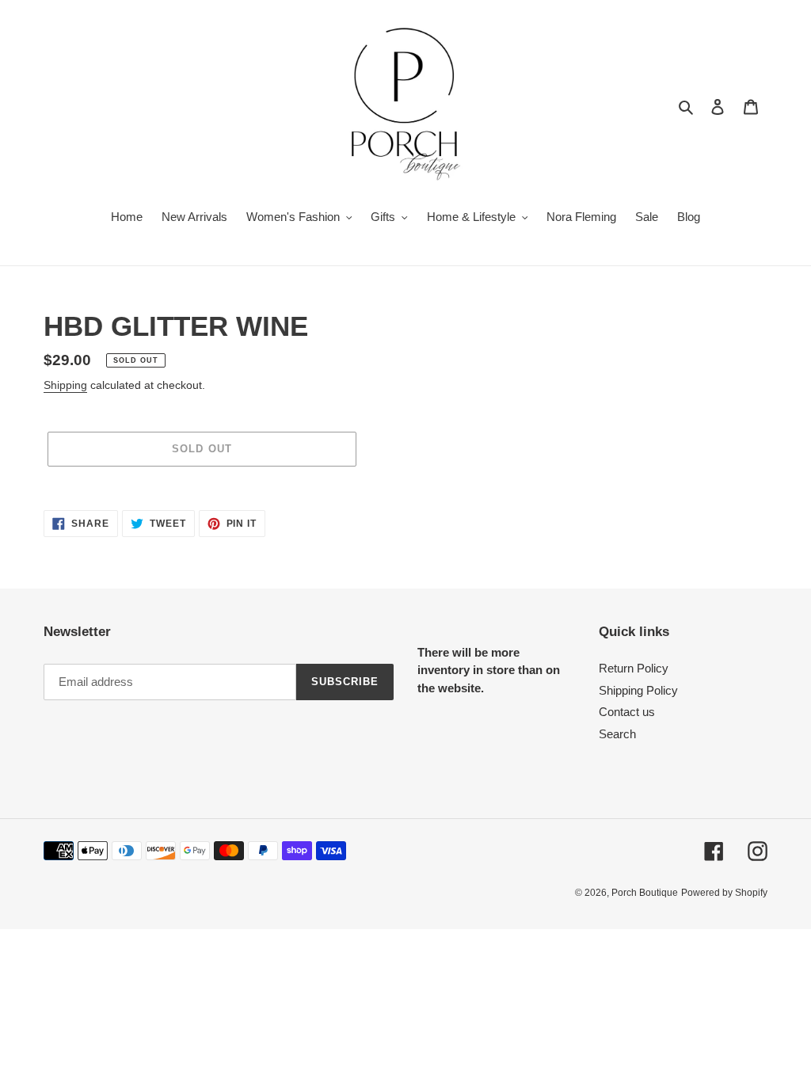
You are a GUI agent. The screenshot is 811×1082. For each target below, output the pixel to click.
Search (617, 734)
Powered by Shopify (724, 892)
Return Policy (633, 668)
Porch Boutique (644, 892)
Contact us (627, 711)
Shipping (65, 385)
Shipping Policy (638, 690)
